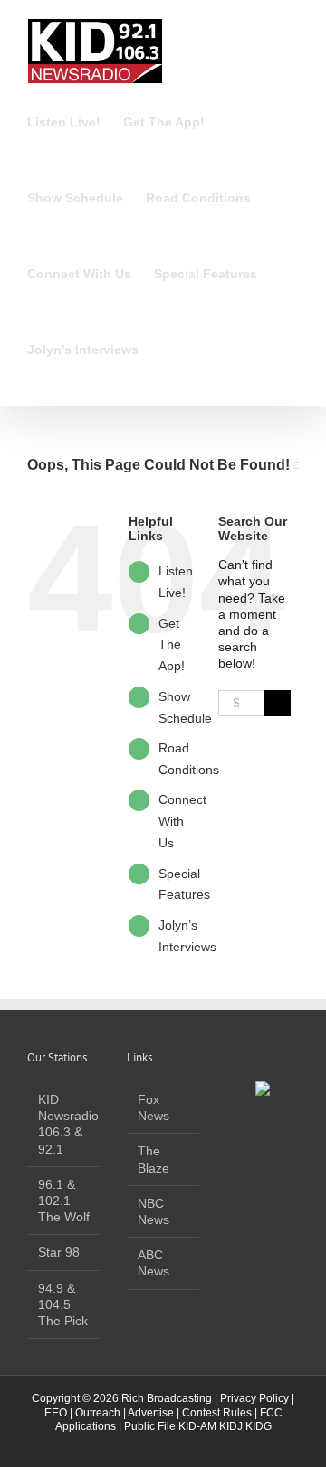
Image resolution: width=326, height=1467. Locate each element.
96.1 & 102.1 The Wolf (64, 1200)
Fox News (153, 1107)
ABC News (153, 1262)
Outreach (97, 1412)
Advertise (151, 1412)
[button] (166, 350)
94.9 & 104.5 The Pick (63, 1304)
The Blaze (153, 1159)
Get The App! (171, 645)
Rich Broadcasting (166, 1398)
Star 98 (59, 1252)
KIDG (258, 1426)
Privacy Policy (254, 1398)
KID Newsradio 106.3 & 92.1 (64, 1124)
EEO (55, 1412)
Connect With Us (182, 821)
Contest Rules (217, 1412)
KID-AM (197, 1426)
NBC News (153, 1211)
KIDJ (231, 1426)
